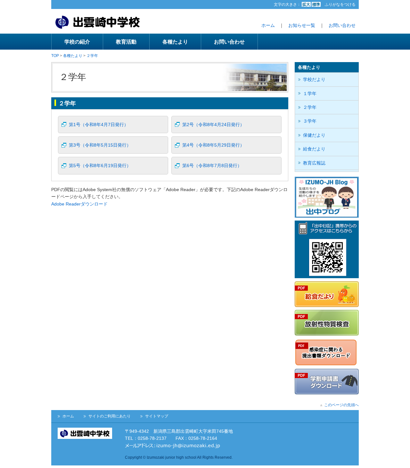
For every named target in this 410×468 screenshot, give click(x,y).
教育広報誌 (314, 162)
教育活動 (126, 41)
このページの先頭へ (341, 405)
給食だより (314, 148)
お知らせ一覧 (301, 25)
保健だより (314, 135)
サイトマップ (156, 416)
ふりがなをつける (340, 4)
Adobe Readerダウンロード (79, 203)
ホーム (268, 25)
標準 (316, 4)
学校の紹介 (77, 41)
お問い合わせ (342, 25)
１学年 (309, 93)
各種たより (175, 41)
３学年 (309, 121)
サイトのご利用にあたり (109, 416)
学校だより (314, 79)
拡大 (306, 4)
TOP (55, 55)
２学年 (92, 55)
